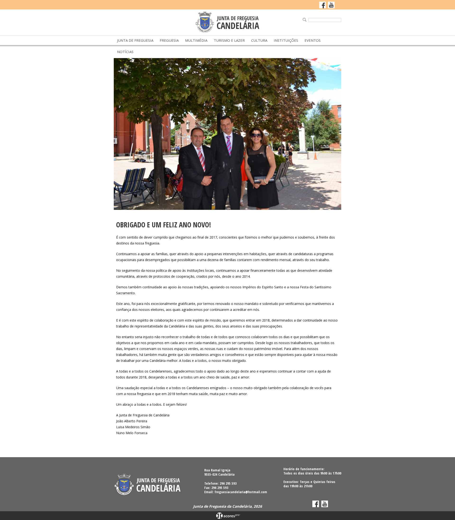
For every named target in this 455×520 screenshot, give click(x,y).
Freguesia (169, 40)
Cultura (259, 40)
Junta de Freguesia (135, 40)
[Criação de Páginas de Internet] (227, 518)
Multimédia (196, 40)
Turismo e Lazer (229, 40)
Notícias (125, 52)
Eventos (313, 40)
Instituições (286, 40)
